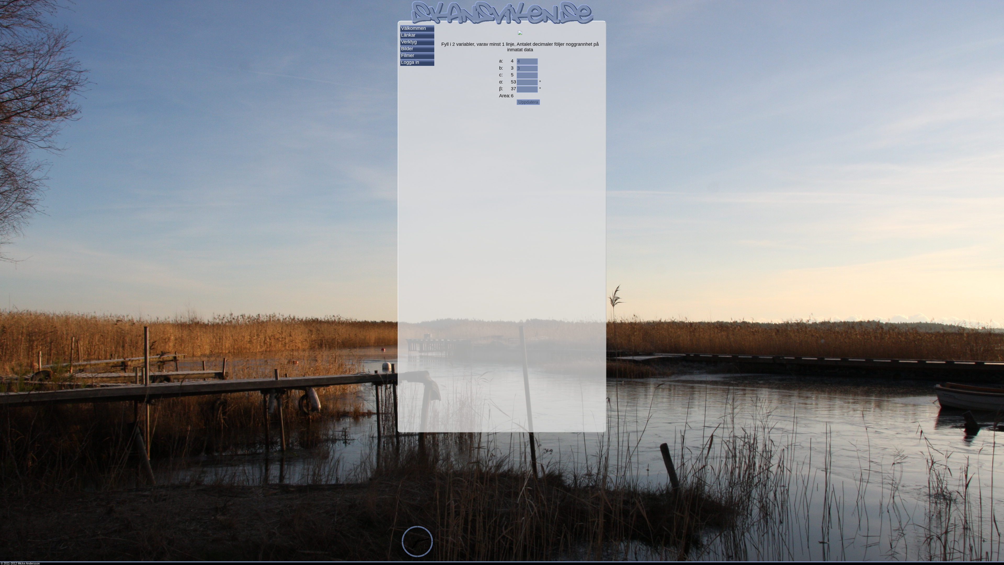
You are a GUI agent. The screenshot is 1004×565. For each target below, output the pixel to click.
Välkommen (413, 28)
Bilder (407, 48)
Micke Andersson (29, 563)
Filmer (407, 55)
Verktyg (409, 41)
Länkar (408, 35)
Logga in (410, 62)
